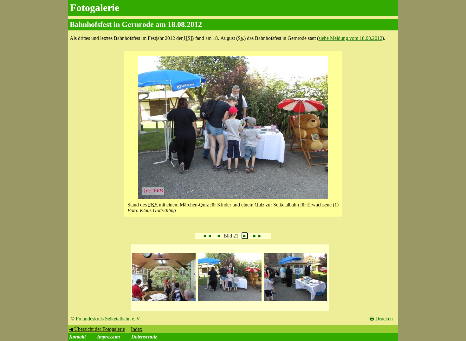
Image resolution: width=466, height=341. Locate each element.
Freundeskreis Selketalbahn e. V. (108, 318)
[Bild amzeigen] (164, 301)
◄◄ (207, 235)
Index (136, 329)
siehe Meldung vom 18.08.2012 (350, 38)
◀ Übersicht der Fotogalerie (97, 329)
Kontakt (77, 336)
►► (257, 235)
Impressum (108, 336)
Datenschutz (144, 336)
